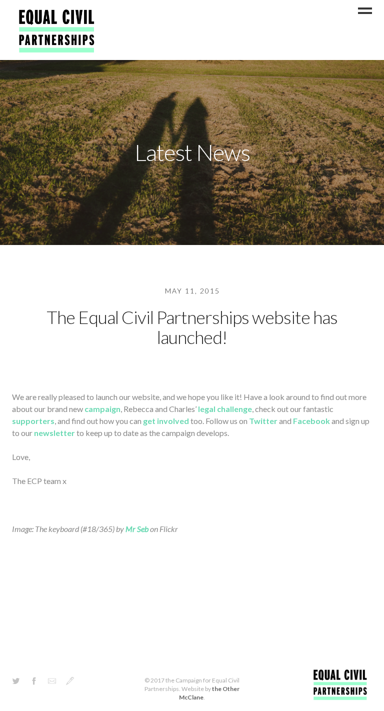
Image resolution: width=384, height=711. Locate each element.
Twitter (263, 421)
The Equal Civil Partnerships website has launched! (192, 327)
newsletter (54, 433)
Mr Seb (137, 529)
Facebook (311, 421)
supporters (33, 421)
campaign (102, 409)
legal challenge (225, 409)
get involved (166, 421)
